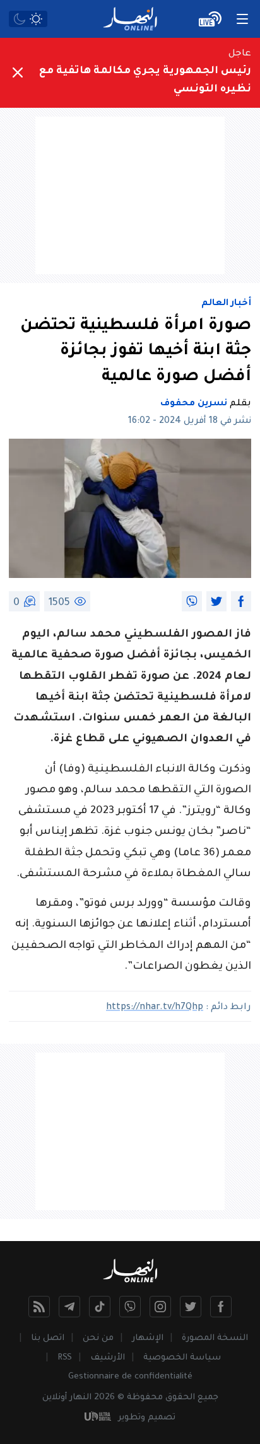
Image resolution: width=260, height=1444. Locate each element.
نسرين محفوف (193, 404)
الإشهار (147, 1338)
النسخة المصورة (215, 1338)
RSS (64, 1358)
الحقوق (180, 1397)
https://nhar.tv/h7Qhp (154, 1008)
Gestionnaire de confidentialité (130, 1377)
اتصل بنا (47, 1338)
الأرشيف (107, 1358)
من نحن (98, 1338)
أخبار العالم (226, 304)
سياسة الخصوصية (182, 1358)
